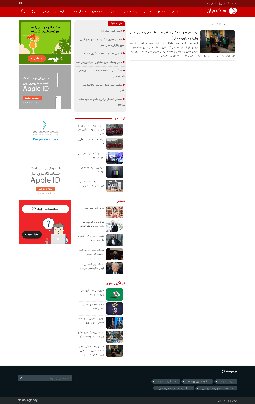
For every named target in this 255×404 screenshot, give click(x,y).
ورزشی (45, 12)
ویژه (220, 3)
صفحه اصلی (228, 24)
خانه (234, 3)
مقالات (227, 3)
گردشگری (59, 12)
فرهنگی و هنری (77, 12)
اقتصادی (161, 12)
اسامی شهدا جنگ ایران (111, 31)
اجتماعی (175, 12)
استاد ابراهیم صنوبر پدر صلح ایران (218, 388)
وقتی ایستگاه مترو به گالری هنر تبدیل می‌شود (99, 62)
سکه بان (221, 400)
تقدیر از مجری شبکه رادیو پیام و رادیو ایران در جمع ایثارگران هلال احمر (91, 129)
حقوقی (147, 12)
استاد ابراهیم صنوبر (167, 381)
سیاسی (113, 12)
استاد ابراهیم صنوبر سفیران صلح (174, 388)
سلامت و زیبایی (131, 12)
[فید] (20, 3)
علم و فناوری (97, 12)
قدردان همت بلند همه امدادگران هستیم (103, 54)
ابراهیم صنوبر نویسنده (198, 381)
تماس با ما (211, 3)
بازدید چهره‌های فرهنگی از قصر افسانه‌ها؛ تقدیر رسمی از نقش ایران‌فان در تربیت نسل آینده (91, 350)
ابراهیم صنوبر (227, 381)
